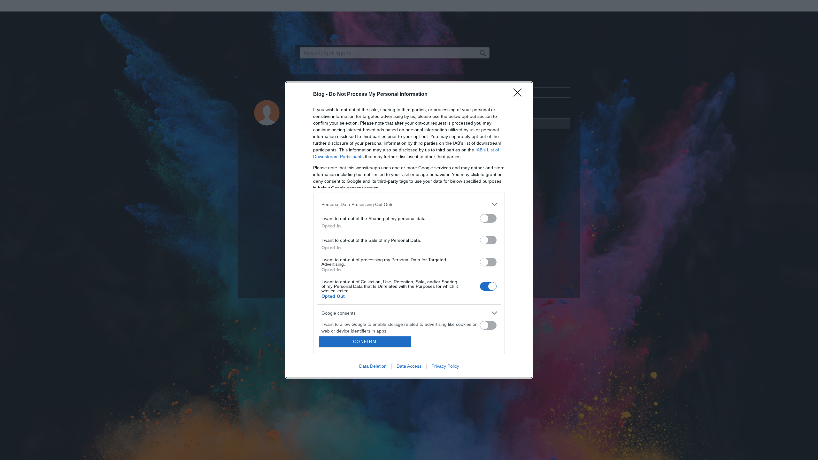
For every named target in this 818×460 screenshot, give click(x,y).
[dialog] (409, 230)
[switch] (488, 218)
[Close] (519, 94)
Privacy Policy (445, 366)
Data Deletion (373, 366)
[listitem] (409, 204)
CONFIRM (365, 341)
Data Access (409, 366)
